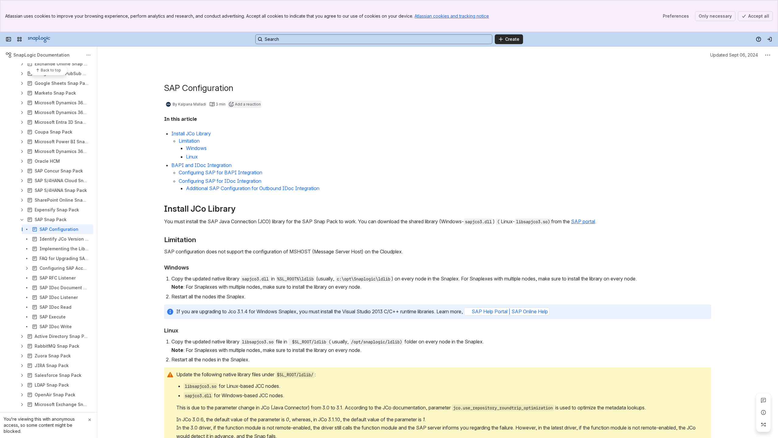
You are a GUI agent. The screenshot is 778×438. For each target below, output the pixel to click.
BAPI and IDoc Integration (201, 165)
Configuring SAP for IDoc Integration (220, 181)
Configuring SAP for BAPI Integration (220, 172)
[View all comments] (763, 400)
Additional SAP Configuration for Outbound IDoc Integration (252, 188)
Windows (196, 148)
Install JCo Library (191, 133)
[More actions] (88, 55)
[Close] (89, 419)
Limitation (189, 141)
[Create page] (763, 424)
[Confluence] (39, 39)
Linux (192, 157)
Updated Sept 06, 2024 (734, 54)
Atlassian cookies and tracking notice (452, 16)
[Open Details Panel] (763, 412)
